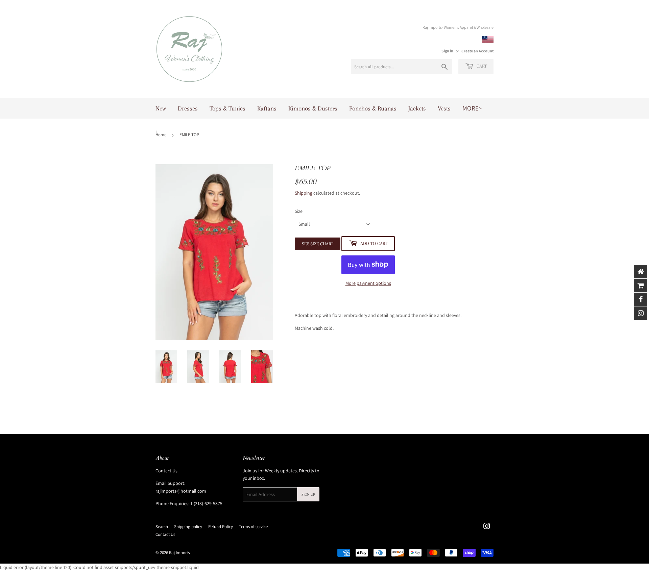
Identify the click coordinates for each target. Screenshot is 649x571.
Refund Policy (220, 526)
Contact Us (166, 471)
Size (299, 211)
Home (160, 135)
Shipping (303, 193)
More (470, 108)
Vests (444, 108)
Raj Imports (179, 552)
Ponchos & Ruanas (372, 108)
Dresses (188, 108)
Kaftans (267, 108)
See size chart (317, 243)
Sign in (447, 50)
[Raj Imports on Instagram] (486, 527)
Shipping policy (188, 526)
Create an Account (477, 50)
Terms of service (253, 526)
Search (161, 526)
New (160, 108)
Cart (481, 66)
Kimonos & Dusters (312, 108)
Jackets (417, 108)
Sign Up (308, 494)
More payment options (368, 283)
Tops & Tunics (227, 108)
